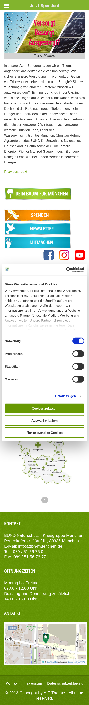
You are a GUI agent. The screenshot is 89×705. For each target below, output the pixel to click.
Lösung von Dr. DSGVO (76, 662)
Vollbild (12, 628)
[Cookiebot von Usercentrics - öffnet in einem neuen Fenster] (66, 269)
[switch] (78, 353)
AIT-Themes (55, 693)
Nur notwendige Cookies (45, 432)
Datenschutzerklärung (65, 683)
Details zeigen (65, 396)
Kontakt (12, 683)
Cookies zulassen (44, 408)
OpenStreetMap (52, 662)
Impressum (33, 683)
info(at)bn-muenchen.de (40, 546)
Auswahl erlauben (44, 420)
